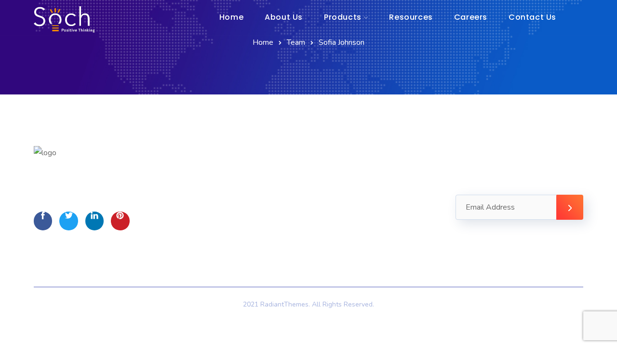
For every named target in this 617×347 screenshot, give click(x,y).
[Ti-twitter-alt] (68, 221)
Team (296, 42)
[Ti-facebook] (43, 221)
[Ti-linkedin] (94, 221)
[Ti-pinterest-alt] (120, 221)
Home (263, 42)
